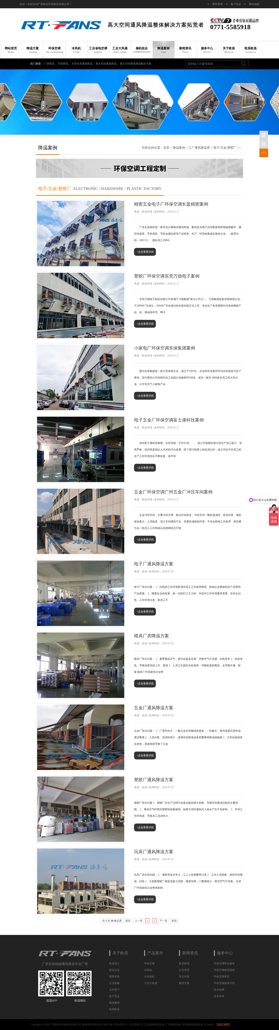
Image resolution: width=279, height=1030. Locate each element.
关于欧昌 (229, 50)
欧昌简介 (114, 963)
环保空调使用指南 (224, 970)
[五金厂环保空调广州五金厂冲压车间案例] (80, 553)
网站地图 (254, 4)
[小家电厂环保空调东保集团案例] (80, 409)
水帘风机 (149, 976)
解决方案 (184, 983)
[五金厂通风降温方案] (80, 769)
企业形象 (114, 983)
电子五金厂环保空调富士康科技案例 (169, 420)
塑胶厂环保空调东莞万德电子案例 (166, 276)
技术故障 (219, 989)
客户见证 (236, 4)
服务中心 (207, 50)
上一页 (139, 920)
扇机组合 (141, 50)
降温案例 (163, 50)
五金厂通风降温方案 (153, 707)
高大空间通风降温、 (108, 63)
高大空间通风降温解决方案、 (137, 63)
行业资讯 (184, 970)
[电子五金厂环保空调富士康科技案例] (80, 481)
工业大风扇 (120, 50)
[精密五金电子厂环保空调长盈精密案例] (80, 265)
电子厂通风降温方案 (153, 563)
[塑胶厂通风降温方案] (80, 840)
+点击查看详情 (145, 251)
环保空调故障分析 (224, 983)
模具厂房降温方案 (151, 635)
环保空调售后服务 (224, 963)
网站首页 (11, 50)
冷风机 (76, 50)
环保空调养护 (222, 976)
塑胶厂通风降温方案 (153, 779)
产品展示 (155, 953)
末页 (174, 920)
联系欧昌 (251, 50)
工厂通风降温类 (199, 147)
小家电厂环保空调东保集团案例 (164, 348)
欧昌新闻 (184, 963)
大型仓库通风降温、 (83, 63)
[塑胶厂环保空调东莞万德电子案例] (80, 337)
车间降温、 (64, 63)
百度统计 (136, 1024)
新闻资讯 (185, 50)
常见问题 (184, 976)
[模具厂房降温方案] (80, 697)
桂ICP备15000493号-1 (116, 1024)
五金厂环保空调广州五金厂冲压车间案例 (173, 491)
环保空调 (54, 50)
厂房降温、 (51, 63)
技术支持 (219, 996)
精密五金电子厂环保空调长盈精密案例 (171, 204)
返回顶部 (223, 1024)
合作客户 (114, 989)
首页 (166, 147)
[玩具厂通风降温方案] (80, 912)
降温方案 (33, 50)
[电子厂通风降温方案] (80, 625)
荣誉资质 (217, 4)
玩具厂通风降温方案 (153, 851)
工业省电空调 (98, 50)
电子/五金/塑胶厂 (224, 147)
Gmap (209, 1024)
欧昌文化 (114, 970)
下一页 (163, 920)
